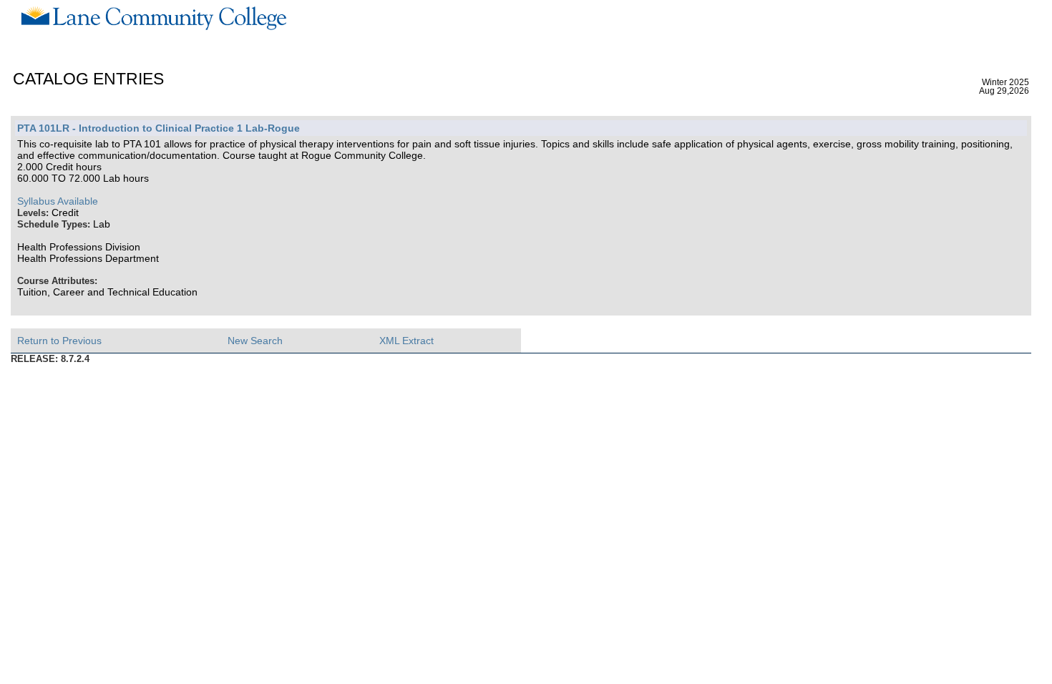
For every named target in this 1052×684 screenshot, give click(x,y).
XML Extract (406, 340)
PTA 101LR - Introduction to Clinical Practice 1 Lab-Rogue (158, 128)
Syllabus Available (57, 201)
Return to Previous (59, 340)
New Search (255, 340)
